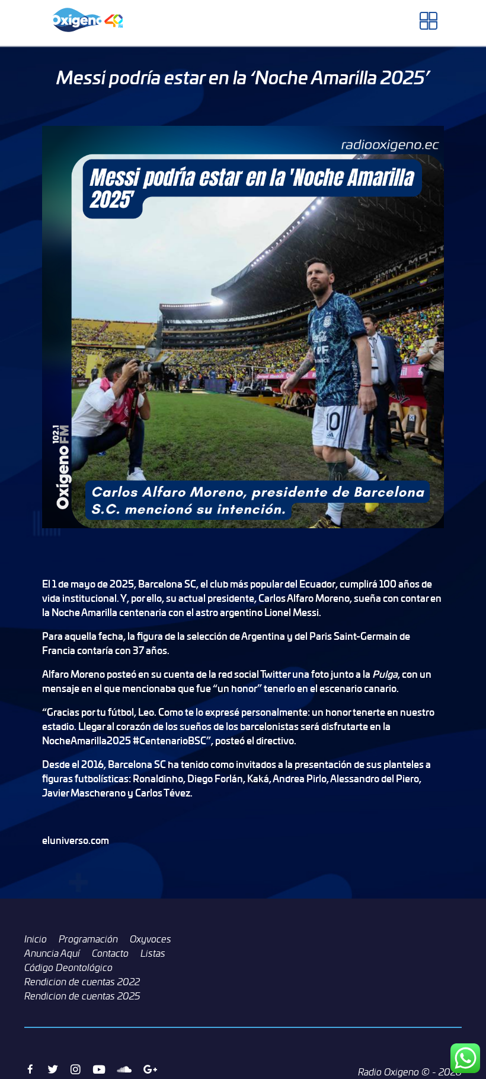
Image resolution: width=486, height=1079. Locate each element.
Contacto (110, 953)
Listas (152, 953)
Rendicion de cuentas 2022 (82, 981)
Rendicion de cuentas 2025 (82, 995)
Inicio (35, 938)
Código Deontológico (68, 967)
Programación (88, 938)
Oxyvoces (150, 938)
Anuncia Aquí (52, 953)
